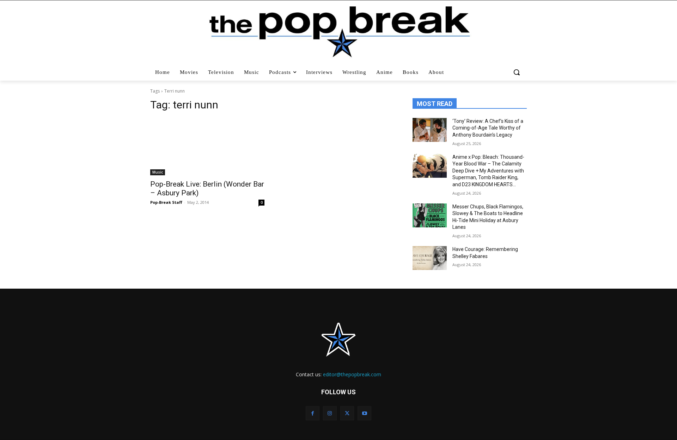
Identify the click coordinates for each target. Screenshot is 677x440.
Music (157, 172)
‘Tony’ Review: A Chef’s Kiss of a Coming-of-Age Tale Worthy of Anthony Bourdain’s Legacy (487, 128)
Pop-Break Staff (166, 202)
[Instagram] (330, 413)
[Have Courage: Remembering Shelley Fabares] (430, 258)
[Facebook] (312, 413)
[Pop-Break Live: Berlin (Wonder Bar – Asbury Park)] (207, 146)
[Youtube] (364, 413)
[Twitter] (347, 413)
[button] (517, 72)
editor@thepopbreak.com (352, 374)
